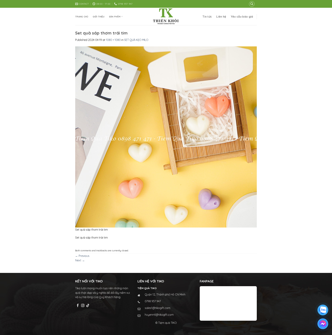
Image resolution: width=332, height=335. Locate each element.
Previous (82, 256)
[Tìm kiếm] (252, 4)
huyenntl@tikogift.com (159, 314)
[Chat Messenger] (322, 323)
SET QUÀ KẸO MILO (136, 40)
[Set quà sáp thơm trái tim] (166, 136)
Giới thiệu (98, 16)
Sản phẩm (115, 16)
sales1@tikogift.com (157, 308)
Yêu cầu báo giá (242, 16)
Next (80, 260)
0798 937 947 (153, 301)
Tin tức (207, 16)
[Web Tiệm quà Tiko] (166, 16)
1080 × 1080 (113, 40)
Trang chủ (81, 16)
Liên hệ (221, 16)
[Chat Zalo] (322, 310)
